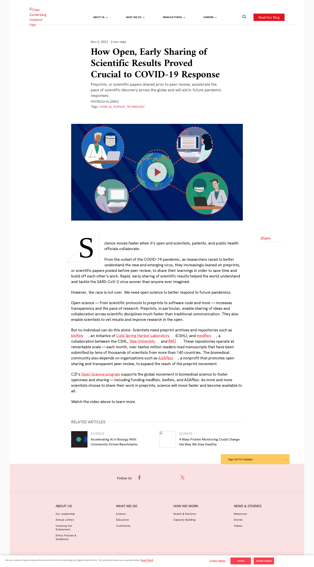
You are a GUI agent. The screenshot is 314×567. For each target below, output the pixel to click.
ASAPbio (165, 357)
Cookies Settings (217, 560)
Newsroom (240, 513)
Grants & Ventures (184, 513)
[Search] (244, 17)
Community (123, 525)
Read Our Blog (269, 17)
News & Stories (173, 17)
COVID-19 (105, 106)
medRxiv (204, 335)
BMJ (172, 341)
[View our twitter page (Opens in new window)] (182, 477)
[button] (266, 248)
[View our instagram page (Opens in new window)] (151, 477)
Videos (238, 525)
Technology (135, 106)
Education (122, 519)
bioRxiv (77, 335)
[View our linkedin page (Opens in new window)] (172, 477)
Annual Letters (65, 519)
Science (119, 106)
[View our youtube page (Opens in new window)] (193, 477)
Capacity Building (184, 519)
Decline (240, 560)
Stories (238, 519)
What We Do (134, 17)
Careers (208, 17)
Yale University (142, 341)
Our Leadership (65, 513)
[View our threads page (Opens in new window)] (161, 477)
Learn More (146, 560)
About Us (99, 17)
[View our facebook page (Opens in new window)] (140, 477)
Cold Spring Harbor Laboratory (142, 335)
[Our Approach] (38, 17)
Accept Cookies (264, 560)
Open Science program (100, 374)
